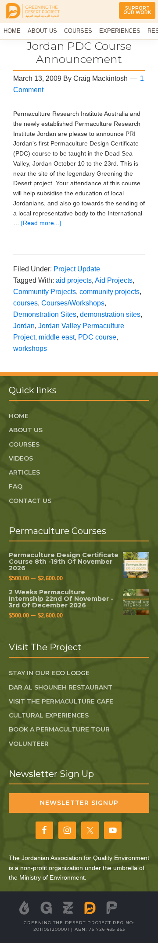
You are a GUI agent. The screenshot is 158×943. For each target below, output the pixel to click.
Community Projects (44, 291)
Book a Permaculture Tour (59, 729)
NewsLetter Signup (79, 803)
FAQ (15, 486)
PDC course (97, 337)
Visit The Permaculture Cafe (61, 701)
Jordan (24, 325)
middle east (57, 337)
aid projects (74, 280)
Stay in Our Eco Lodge (49, 673)
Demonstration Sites (44, 314)
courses (25, 303)
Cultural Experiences (49, 715)
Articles (24, 472)
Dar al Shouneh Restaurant (60, 687)
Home (19, 416)
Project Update (77, 269)
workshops (30, 348)
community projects (109, 291)
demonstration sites (110, 314)
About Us (26, 430)
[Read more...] (41, 222)
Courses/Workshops (72, 303)
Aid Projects (114, 280)
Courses (24, 444)
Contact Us (30, 501)
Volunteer (29, 744)
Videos (21, 458)
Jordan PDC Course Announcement (79, 52)
